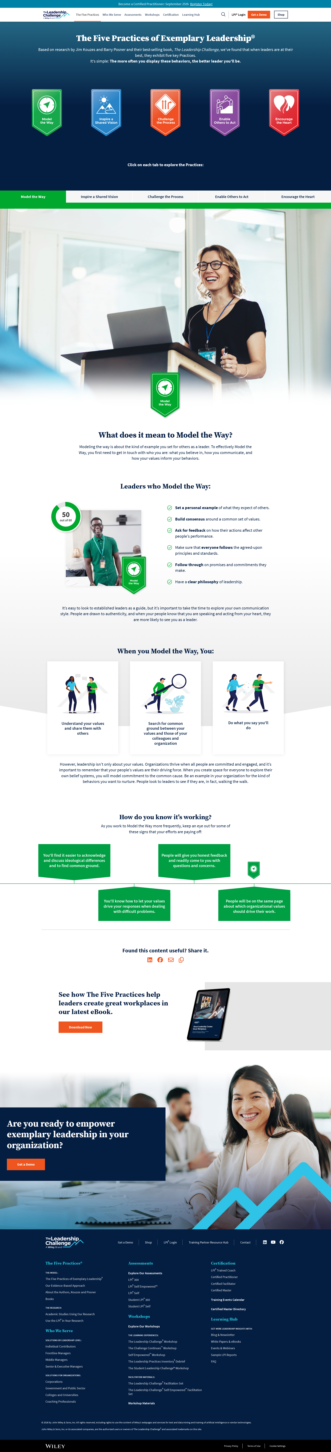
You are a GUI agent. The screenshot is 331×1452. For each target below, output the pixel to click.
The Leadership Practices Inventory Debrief (156, 1361)
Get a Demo (259, 15)
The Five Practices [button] (87, 15)
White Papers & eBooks (226, 1342)
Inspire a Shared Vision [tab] (99, 196)
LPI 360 (133, 1280)
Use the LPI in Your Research (64, 1321)
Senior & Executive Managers (64, 1366)
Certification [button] (171, 15)
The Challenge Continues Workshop (152, 1348)
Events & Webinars (223, 1348)
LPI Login (170, 1242)
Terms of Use (253, 1446)
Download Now (80, 1027)
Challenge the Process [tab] (165, 196)
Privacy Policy (231, 1446)
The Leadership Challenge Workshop (152, 1342)
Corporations (54, 1382)
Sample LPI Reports (224, 1355)
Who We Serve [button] (112, 15)
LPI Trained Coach (223, 1270)
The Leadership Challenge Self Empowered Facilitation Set (165, 1392)
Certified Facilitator (223, 1284)
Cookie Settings (277, 1446)
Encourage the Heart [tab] (298, 196)
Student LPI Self (139, 1306)
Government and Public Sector (65, 1388)
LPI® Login (238, 15)
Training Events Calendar (227, 1300)
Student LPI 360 (139, 1300)
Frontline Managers (58, 1353)
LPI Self (133, 1293)
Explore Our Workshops (144, 1326)
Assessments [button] (133, 15)
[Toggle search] (223, 14)
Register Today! (201, 4)
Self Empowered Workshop (146, 1355)
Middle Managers (57, 1360)
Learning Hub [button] (191, 15)
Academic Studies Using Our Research (70, 1314)
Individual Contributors (61, 1346)
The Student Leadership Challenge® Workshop (158, 1368)
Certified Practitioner (224, 1277)
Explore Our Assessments (145, 1273)
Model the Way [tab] (33, 196)
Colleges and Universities (62, 1395)
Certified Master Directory (228, 1309)
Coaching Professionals (61, 1401)
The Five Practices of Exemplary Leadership (74, 1279)
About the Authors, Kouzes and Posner (71, 1292)
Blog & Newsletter (223, 1335)
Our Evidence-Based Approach (65, 1286)
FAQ (213, 1361)
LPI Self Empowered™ (142, 1286)
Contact (245, 1242)
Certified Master (221, 1290)
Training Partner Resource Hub (208, 1242)
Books (50, 1299)
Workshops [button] (152, 15)
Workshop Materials (141, 1403)
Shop (281, 15)
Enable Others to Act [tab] (231, 196)
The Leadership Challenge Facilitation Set (155, 1383)
